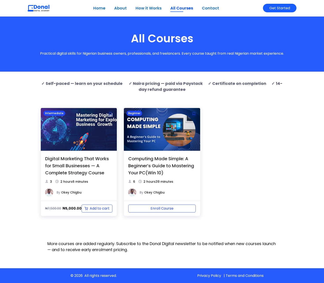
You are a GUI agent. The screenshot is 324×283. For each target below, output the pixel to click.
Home (99, 8)
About (120, 8)
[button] (110, 113)
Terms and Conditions (245, 275)
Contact (210, 8)
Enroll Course (162, 208)
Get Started (279, 8)
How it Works (149, 8)
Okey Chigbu (71, 192)
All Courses (181, 8)
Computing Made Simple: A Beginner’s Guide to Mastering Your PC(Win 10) (161, 166)
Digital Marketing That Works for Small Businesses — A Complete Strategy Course (77, 166)
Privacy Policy (209, 275)
